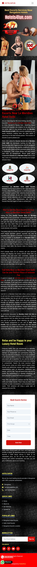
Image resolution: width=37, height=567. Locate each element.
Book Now (18, 442)
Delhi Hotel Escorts (9, 523)
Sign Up (31, 539)
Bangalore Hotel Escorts (10, 520)
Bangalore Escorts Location (11, 526)
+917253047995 (10, 490)
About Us (6, 504)
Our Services (7, 506)
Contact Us (6, 509)
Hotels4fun (22, 564)
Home (5, 501)
